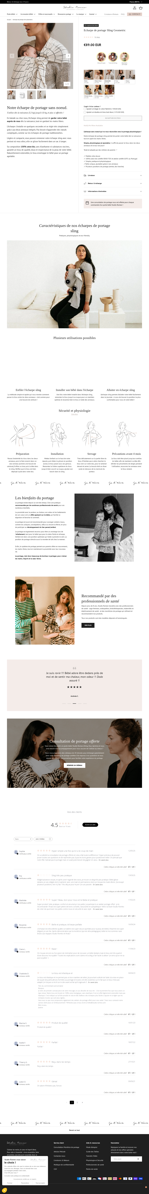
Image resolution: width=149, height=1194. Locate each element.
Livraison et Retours (111, 14)
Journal (91, 14)
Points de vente (92, 1169)
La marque (80, 14)
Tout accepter (40, 1183)
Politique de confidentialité (64, 1165)
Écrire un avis (90, 825)
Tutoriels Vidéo (91, 1156)
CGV (55, 1169)
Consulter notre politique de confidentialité (16, 1176)
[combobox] (23, 839)
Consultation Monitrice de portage (66, 1147)
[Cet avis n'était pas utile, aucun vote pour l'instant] (133, 867)
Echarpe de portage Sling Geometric (23, 19)
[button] (140, 7)
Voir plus (88, 625)
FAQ (122, 14)
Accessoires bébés (26, 14)
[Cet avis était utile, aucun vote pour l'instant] (129, 867)
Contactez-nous (59, 1156)
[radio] (89, 77)
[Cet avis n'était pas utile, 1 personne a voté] (133, 891)
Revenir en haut (74, 1130)
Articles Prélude (59, 1151)
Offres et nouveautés (45, 14)
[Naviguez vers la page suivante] (82, 1102)
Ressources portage (64, 14)
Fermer (9, 1183)
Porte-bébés (11, 14)
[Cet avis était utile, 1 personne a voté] (129, 1034)
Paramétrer (25, 1183)
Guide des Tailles (92, 1151)
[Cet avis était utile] (129, 1014)
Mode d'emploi (91, 1147)
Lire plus (74, 414)
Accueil (9, 19)
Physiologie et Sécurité (94, 1160)
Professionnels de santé (95, 1165)
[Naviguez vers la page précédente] (67, 1102)
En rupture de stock (113, 118)
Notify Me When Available (93, 125)
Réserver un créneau (74, 765)
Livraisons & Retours (61, 1160)
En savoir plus (104, 860)
